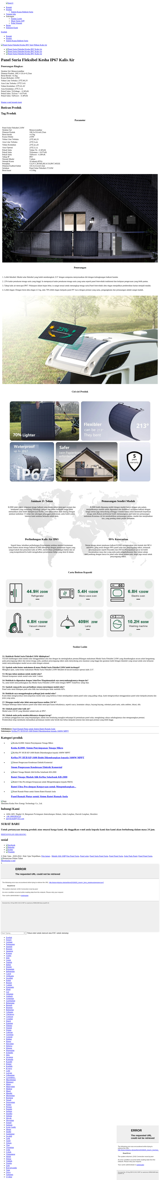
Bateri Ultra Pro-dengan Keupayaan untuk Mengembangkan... (43, 786)
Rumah (9, 7)
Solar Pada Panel (130, 856)
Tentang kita (11, 14)
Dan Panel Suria (72, 856)
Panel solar (84, 856)
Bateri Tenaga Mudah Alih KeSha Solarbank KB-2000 (39, 777)
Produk (9, 10)
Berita (8, 25)
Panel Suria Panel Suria (99, 856)
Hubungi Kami (12, 28)
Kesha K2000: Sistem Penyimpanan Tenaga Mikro (37, 748)
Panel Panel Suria (116, 856)
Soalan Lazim (16, 19)
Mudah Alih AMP (59, 856)
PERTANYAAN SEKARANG (13, 834)
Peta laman (45, 856)
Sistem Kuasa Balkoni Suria (22, 12)
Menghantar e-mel (8, 861)
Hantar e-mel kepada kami (11, 102)
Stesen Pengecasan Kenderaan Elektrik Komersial (36, 767)
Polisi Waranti (16, 23)
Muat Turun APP (17, 21)
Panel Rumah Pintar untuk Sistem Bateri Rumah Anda (33, 729)
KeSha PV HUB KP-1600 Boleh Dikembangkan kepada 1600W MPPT (40, 731)
